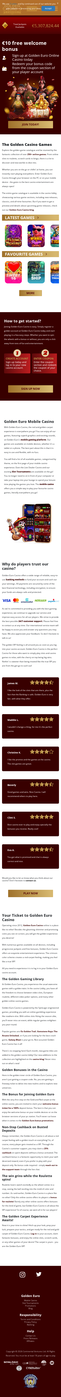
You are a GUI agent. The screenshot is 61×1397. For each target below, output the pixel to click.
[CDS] (31, 1362)
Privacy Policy (30, 1322)
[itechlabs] (45, 1362)
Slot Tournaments (30, 1303)
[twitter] (39, 1274)
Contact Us (31, 1335)
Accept (48, 8)
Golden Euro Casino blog (21, 209)
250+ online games (36, 154)
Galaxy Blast (14, 1039)
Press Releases (31, 1338)
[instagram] (22, 1274)
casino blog (38, 1059)
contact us (31, 880)
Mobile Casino (30, 1300)
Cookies (13, 3)
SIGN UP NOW (30, 389)
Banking (30, 1324)
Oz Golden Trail (28, 1031)
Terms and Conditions (31, 1319)
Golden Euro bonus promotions (37, 1120)
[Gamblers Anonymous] (20, 1368)
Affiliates (30, 1341)
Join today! (30, 124)
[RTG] (13, 1362)
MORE (30, 293)
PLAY (13, 235)
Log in (34, 1233)
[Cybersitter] (35, 1368)
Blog (30, 1308)
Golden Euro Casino (33, 925)
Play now (30, 893)
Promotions (30, 1305)
